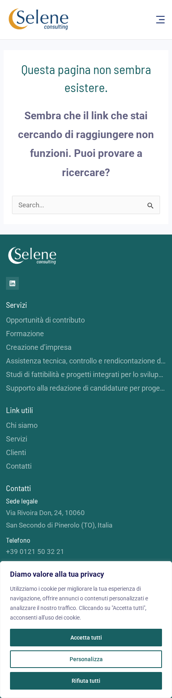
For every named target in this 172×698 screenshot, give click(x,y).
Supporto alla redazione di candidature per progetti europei (86, 388)
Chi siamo (22, 425)
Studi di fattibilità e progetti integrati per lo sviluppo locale (86, 374)
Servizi (16, 439)
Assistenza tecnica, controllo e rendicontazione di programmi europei (86, 361)
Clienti (16, 452)
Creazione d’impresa (39, 347)
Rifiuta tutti (86, 681)
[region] (86, 629)
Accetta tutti (86, 637)
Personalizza (86, 659)
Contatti (19, 466)
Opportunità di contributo (45, 320)
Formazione (25, 333)
